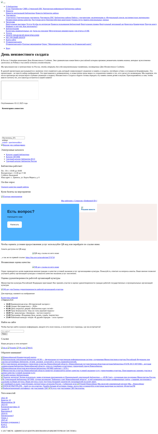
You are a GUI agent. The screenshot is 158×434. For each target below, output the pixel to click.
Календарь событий (9, 298)
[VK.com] (21, 348)
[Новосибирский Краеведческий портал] (18, 357)
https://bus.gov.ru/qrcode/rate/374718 (40, 257)
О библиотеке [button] (12, 6)
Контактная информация (53, 9)
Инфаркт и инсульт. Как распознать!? (21, 26)
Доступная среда (38, 20)
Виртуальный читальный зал (111, 24)
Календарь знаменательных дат (19, 31)
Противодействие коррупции (58, 20)
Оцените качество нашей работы (15, 187)
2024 (4, 413)
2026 (4, 427)
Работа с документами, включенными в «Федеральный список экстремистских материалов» (111, 17)
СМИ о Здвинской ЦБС (33, 9)
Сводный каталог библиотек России (21, 161)
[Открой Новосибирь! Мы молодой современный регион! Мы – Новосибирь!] (110, 384)
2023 (4, 404)
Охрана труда (77, 20)
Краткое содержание (10, 422)
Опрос (4, 418)
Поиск (4, 334)
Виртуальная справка (90, 24)
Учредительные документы (27, 17)
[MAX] (29, 348)
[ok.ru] (4, 348)
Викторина (6, 411)
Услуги (29, 24)
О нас (8, 9)
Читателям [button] (10, 22)
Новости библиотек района (47, 13)
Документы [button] (11, 15)
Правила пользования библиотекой (65, 24)
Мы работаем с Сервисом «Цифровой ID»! (79, 201)
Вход (8, 48)
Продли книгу (151, 24)
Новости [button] (9, 11)
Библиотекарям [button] (12, 29)
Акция (5, 409)
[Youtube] (12, 348)
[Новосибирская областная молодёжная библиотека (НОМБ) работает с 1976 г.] (35, 368)
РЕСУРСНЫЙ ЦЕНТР (15, 37)
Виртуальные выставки (16, 24)
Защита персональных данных (96, 20)
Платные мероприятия (31, 44)
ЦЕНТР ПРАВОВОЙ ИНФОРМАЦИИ (22, 35)
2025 (4, 420)
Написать (14, 225)
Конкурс (6, 400)
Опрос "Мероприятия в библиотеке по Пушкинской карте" (67, 44)
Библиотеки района (72, 9)
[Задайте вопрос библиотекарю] (15, 375)
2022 (4, 398)
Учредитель (11, 17)
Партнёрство (16, 9)
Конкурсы (128, 24)
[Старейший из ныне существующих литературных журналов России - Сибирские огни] (39, 384)
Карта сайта (11, 40)
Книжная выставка (10, 407)
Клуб (4, 424)
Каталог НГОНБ (13, 157)
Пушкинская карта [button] (14, 42)
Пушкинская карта (14, 44)
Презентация (7, 416)
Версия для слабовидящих (14, 145)
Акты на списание (40, 31)
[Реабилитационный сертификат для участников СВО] (25, 388)
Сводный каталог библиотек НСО (20, 159)
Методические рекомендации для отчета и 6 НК (69, 31)
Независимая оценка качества (18, 20)
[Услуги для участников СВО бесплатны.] (67, 388)
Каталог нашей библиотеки (17, 154)
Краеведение (138, 24)
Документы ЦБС (47, 17)
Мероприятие (8, 402)
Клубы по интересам (41, 24)
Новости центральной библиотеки (20, 13)
